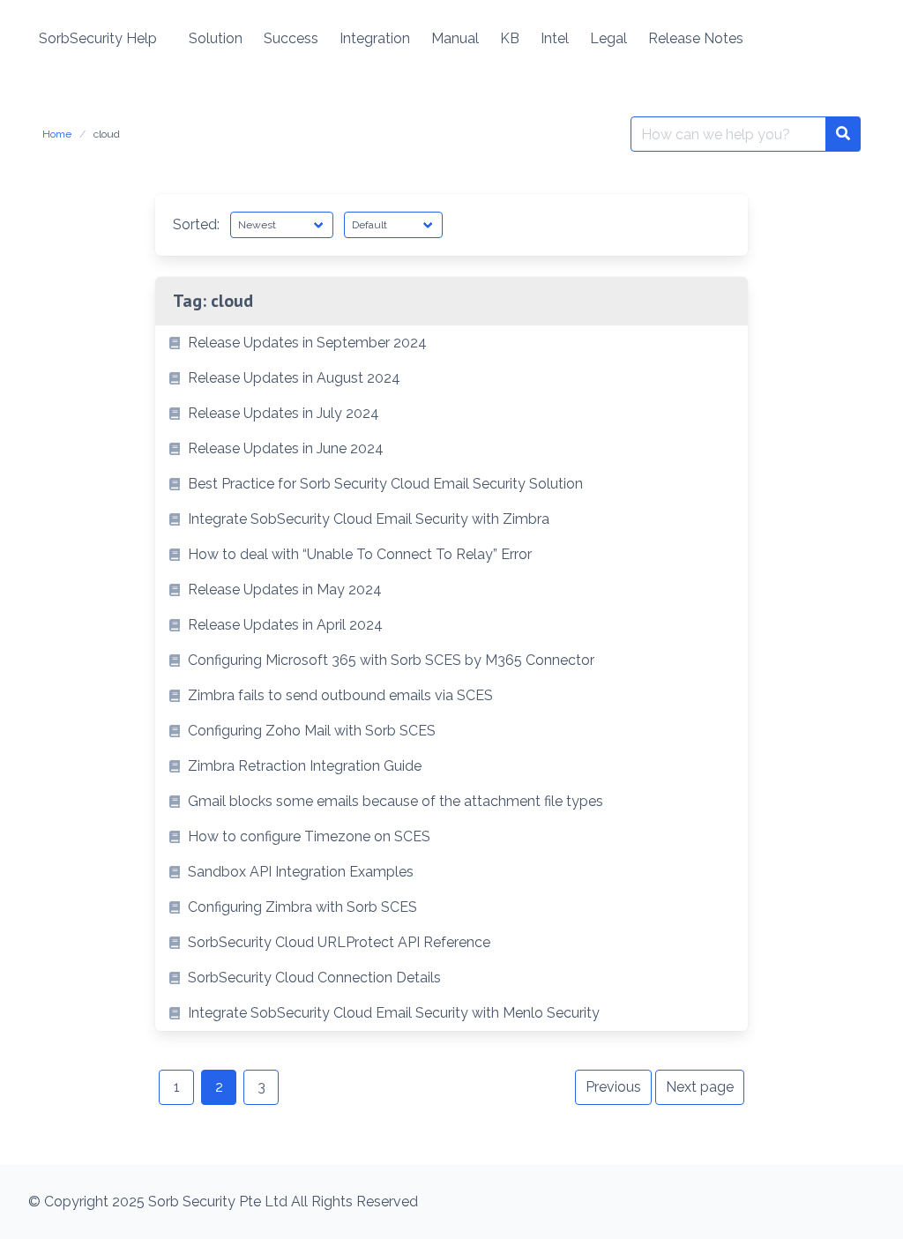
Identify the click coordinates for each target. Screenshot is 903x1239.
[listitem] (451, 343)
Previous (613, 1087)
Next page (700, 1087)
